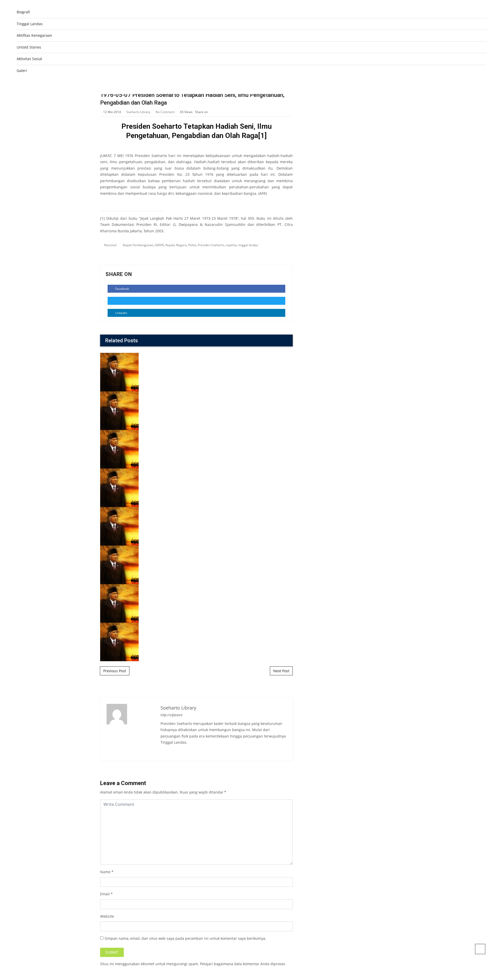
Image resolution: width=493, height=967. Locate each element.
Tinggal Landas (30, 23)
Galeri (22, 70)
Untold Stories (29, 47)
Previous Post (114, 670)
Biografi (23, 12)
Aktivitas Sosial (29, 58)
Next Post (281, 670)
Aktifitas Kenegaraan (34, 35)
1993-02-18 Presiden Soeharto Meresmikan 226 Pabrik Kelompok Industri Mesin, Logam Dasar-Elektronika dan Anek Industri (196, 528)
